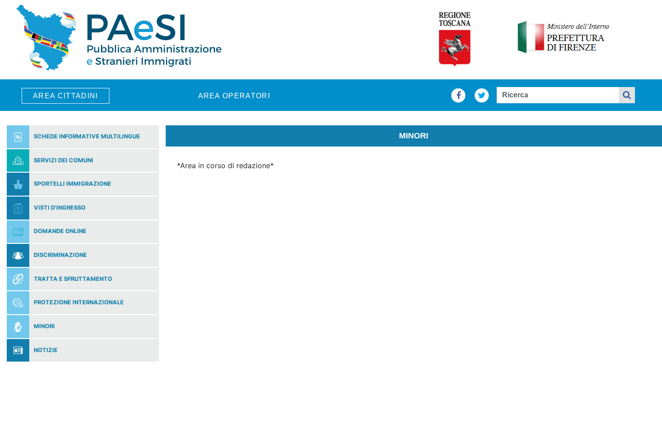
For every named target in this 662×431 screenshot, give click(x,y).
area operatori (234, 96)
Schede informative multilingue (87, 137)
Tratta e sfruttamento (73, 279)
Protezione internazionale (79, 303)
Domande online (60, 231)
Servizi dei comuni (63, 161)
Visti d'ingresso (60, 208)
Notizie (46, 350)
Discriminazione (60, 255)
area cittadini (65, 96)
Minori (44, 327)
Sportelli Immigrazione (72, 184)
